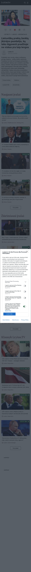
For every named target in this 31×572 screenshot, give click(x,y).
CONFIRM (9, 314)
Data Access (15, 320)
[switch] (24, 286)
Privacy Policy (24, 320)
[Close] (27, 252)
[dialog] (15, 286)
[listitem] (15, 282)
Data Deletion (6, 320)
